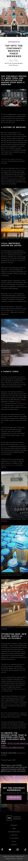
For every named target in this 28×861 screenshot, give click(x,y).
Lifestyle (14, 835)
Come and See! (14, 797)
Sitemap (20, 858)
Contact (14, 845)
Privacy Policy (10, 858)
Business (14, 825)
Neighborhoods (14, 832)
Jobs (14, 828)
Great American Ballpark (12, 704)
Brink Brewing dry (10, 465)
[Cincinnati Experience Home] (3, 3)
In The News (14, 838)
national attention (13, 178)
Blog (14, 841)
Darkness (3, 677)
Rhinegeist (6, 150)
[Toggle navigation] (24, 3)
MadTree (10, 293)
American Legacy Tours (18, 170)
